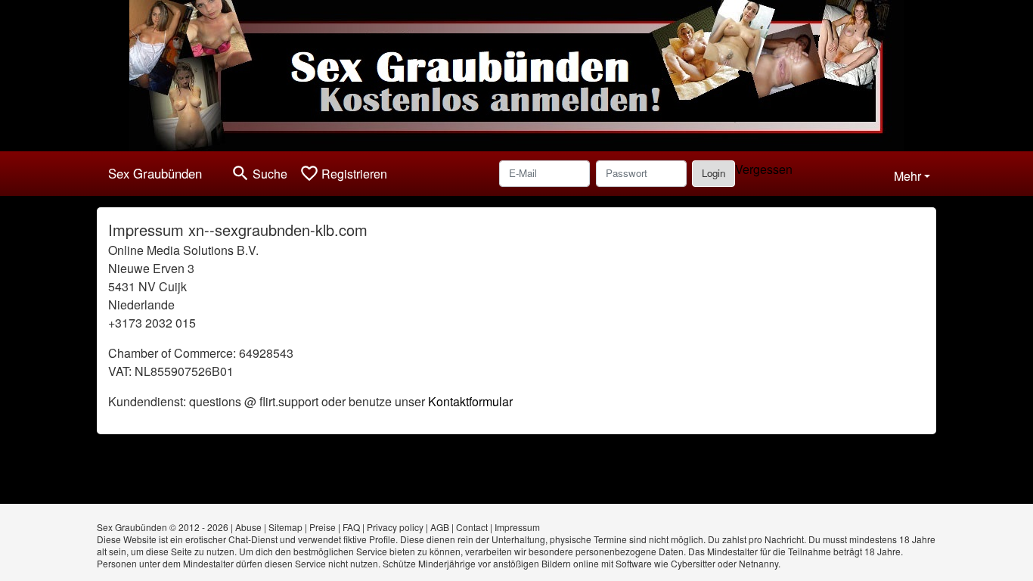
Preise (322, 526)
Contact (472, 526)
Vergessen (764, 169)
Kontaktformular (470, 401)
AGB (439, 526)
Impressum (517, 526)
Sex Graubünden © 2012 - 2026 (162, 526)
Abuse (248, 526)
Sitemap (285, 526)
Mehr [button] (907, 176)
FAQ (351, 526)
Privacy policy (395, 526)
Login (713, 173)
